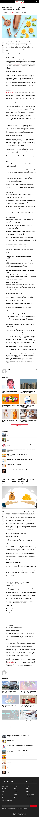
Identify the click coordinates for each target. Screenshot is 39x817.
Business (13, 483)
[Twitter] (3, 45)
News (13, 12)
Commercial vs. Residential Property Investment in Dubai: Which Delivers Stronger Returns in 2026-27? (27, 391)
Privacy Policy (21, 808)
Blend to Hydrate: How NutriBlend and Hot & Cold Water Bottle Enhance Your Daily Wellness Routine (28, 706)
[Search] (36, 2)
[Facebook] (3, 43)
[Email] (3, 52)
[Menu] (3, 2)
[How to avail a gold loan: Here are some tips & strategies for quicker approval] (19, 497)
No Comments (18, 12)
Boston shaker (17, 64)
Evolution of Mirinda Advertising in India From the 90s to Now (10, 406)
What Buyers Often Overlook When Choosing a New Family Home (17, 433)
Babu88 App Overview (10, 740)
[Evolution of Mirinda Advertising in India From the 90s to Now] (10, 399)
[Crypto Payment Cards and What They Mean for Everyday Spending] (28, 685)
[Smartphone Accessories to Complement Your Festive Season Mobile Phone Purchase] (10, 715)
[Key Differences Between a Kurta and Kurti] (10, 414)
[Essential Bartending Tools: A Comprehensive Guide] (19, 26)
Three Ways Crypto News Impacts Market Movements (9, 706)
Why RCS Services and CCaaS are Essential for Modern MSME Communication (27, 406)
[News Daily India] (19, 1)
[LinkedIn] (3, 48)
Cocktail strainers (9, 92)
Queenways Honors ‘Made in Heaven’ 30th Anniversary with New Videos (18, 469)
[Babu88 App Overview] (4, 440)
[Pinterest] (3, 50)
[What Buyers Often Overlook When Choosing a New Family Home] (4, 435)
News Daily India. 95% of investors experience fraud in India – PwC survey (28, 721)
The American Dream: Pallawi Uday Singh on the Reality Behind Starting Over (9, 391)
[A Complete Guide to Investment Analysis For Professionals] (28, 414)
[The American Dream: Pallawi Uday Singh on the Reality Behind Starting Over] (10, 384)
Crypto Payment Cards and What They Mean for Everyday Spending (28, 692)
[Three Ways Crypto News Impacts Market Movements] (10, 699)
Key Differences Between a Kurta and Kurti (9, 421)
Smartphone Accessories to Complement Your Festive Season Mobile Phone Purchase (10, 722)
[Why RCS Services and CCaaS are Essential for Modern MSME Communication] (28, 399)
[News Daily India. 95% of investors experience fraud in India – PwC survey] (28, 715)
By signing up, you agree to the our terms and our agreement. (15, 808)
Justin (6, 12)
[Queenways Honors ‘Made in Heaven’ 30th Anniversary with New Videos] (4, 471)
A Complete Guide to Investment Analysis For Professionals (28, 421)
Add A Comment (19, 425)
